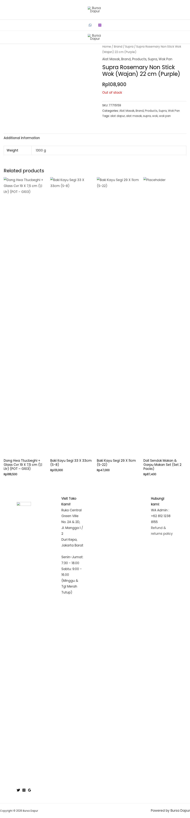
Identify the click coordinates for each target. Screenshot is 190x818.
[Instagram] (100, 25)
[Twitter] (18, 790)
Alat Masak (111, 59)
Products (139, 59)
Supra (129, 47)
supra (147, 116)
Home (106, 47)
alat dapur (117, 116)
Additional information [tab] (22, 138)
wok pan (165, 116)
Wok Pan (165, 59)
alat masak (134, 116)
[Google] (29, 790)
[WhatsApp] (90, 25)
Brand (118, 47)
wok (155, 116)
